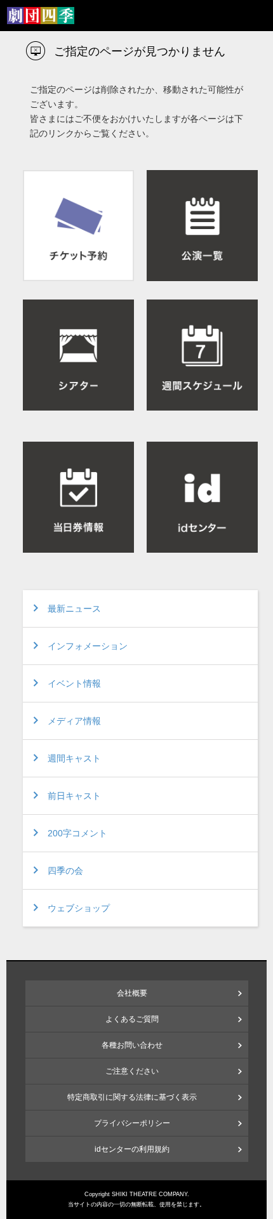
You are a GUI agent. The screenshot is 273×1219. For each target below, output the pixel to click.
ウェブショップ (79, 908)
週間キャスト (74, 758)
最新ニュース (74, 608)
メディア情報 (74, 721)
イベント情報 (74, 683)
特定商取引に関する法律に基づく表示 (132, 1097)
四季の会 (65, 871)
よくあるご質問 (132, 1019)
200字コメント (77, 833)
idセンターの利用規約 (132, 1149)
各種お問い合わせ (132, 1045)
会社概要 (132, 993)
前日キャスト (74, 796)
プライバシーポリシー (132, 1123)
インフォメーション (88, 646)
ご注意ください (132, 1071)
